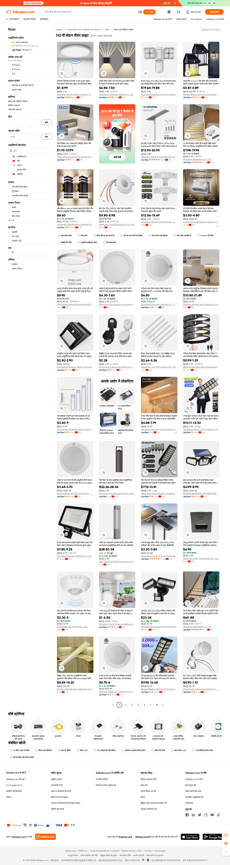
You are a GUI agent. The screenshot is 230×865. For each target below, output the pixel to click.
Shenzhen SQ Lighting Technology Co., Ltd (117, 304)
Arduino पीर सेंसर (207, 235)
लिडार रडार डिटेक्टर (45, 750)
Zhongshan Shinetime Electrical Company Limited (75, 429)
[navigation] (30, 367)
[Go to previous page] (113, 705)
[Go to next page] (163, 705)
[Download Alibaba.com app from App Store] (190, 837)
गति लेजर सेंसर (111, 242)
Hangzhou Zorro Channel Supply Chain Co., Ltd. (201, 429)
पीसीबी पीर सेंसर (66, 242)
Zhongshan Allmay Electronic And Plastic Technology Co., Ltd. (75, 304)
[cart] (179, 12)
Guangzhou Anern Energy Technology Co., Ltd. (159, 556)
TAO (139, 850)
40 (157, 705)
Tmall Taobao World (99, 850)
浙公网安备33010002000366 (166, 860)
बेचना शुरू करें (190, 785)
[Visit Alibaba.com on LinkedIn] (193, 815)
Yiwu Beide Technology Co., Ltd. (72, 626)
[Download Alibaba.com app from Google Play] (213, 837)
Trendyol (148, 850)
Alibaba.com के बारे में (16, 772)
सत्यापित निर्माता (102, 779)
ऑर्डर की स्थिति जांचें (193, 791)
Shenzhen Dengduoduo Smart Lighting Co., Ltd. (117, 493)
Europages (160, 850)
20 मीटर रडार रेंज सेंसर (21, 750)
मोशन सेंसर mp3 (180, 750)
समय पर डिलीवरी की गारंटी (61, 791)
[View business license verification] (143, 860)
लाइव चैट (144, 785)
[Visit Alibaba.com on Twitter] (200, 815)
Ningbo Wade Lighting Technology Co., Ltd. (201, 94)
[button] (140, 12)
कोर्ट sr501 (84, 750)
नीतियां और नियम (57, 809)
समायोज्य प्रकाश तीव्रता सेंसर (135, 750)
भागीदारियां (189, 803)
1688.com (83, 850)
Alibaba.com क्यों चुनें (15, 779)
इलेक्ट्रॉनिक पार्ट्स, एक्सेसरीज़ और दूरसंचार (83, 29)
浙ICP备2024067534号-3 (195, 860)
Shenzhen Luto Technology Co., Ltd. (158, 367)
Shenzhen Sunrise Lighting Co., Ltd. (74, 556)
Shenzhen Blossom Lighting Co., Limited (159, 304)
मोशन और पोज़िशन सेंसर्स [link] (123, 29)
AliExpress (70, 850)
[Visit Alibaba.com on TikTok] (218, 815)
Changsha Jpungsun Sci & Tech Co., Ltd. (75, 157)
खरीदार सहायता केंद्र (149, 779)
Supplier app (125, 837)
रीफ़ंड (143, 797)
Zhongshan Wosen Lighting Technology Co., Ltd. (75, 367)
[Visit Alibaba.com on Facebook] (187, 815)
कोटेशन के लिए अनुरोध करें (106, 785)
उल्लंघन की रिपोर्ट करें (149, 809)
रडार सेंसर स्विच (66, 235)
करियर (8, 797)
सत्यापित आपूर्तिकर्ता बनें (194, 797)
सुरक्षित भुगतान (56, 779)
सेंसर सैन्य (84, 235)
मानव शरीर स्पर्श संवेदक (160, 235)
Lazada (115, 850)
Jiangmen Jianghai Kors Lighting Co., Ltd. (75, 224)
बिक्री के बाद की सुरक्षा (59, 797)
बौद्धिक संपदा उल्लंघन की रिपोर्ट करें (154, 803)
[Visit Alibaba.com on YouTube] (212, 815)
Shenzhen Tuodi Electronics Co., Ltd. (116, 224)
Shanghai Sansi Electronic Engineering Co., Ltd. (159, 94)
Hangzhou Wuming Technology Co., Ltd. (159, 222)
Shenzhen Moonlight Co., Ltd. (197, 159)
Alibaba (59, 29)
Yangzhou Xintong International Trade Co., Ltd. (159, 157)
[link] (226, 835)
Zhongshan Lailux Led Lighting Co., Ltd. (117, 367)
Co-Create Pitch (14, 785)
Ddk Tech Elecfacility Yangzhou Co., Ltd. (117, 561)
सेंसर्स (107, 29)
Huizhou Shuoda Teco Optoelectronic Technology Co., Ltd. (201, 304)
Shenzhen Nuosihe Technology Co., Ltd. (159, 429)
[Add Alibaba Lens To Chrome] (45, 837)
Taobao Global (128, 850)
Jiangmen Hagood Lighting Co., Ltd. (116, 94)
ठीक (46, 122)
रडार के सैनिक (66, 750)
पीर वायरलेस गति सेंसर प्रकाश (23, 757)
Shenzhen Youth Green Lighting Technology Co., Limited (75, 94)
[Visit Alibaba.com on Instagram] (206, 815)
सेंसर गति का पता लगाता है (105, 235)
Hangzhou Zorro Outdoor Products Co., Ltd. (159, 493)
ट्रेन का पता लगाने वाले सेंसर (133, 235)
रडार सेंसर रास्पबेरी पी (184, 235)
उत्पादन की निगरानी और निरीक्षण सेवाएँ (65, 803)
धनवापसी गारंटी (57, 785)
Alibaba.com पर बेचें (194, 779)
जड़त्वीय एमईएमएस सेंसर (89, 242)
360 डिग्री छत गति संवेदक (106, 750)
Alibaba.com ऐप (143, 837)
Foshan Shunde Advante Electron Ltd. (201, 222)
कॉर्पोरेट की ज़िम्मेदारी (14, 791)
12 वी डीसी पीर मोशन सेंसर (204, 750)
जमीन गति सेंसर (159, 750)
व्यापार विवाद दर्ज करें (148, 791)
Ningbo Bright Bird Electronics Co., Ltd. (75, 493)
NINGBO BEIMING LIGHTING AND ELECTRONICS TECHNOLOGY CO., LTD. (201, 493)
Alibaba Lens (19, 837)
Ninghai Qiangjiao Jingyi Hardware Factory (201, 367)
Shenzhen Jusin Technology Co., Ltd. (201, 558)
